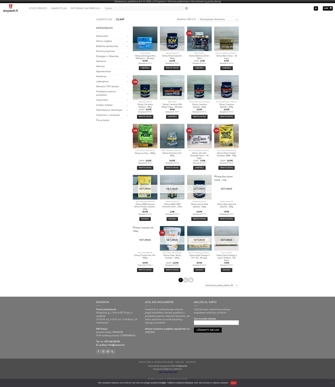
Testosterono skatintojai (109, 110)
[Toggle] (127, 36)
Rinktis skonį (172, 68)
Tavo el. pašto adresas (205, 319)
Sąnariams (102, 100)
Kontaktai (191, 362)
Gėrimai (100, 66)
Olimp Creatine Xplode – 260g (199, 105)
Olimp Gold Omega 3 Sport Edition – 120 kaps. (226, 257)
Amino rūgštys (104, 41)
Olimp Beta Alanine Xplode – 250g (226, 205)
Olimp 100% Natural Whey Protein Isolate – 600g (145, 206)
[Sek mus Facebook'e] (98, 351)
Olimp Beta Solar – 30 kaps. (226, 57)
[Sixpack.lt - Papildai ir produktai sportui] (13, 8)
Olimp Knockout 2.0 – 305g (172, 154)
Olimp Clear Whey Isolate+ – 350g (172, 256)
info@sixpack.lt (116, 345)
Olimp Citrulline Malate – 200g (145, 105)
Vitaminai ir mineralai (108, 115)
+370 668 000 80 (112, 341)
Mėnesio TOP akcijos (107, 86)
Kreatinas (101, 76)
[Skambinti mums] (113, 351)
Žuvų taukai (102, 120)
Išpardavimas (103, 71)
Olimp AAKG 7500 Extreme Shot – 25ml (172, 205)
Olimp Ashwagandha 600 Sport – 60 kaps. (145, 57)
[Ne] (331, 384)
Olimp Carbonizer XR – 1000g (145, 256)
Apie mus (179, 362)
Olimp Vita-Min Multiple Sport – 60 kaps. (199, 155)
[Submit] (186, 8)
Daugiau (145, 219)
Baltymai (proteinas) (107, 46)
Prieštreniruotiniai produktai (106, 93)
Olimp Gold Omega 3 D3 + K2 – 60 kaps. (199, 256)
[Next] (191, 280)
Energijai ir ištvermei (107, 56)
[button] (316, 8)
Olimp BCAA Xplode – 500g (172, 57)
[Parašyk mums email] (108, 351)
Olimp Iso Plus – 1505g (145, 153)
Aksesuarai (102, 36)
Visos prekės (38, 8)
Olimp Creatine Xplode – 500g (226, 105)
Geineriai (101, 61)
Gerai (233, 383)
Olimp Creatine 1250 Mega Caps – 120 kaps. (172, 105)
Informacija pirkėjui (85, 8)
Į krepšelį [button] (145, 68)
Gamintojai (59, 8)
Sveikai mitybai (104, 105)
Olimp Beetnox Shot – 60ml (199, 57)
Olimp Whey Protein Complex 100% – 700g (226, 154)
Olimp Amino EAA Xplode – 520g (199, 205)
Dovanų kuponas (105, 51)
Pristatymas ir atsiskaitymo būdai (156, 362)
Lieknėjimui (102, 81)
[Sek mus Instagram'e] (103, 351)
